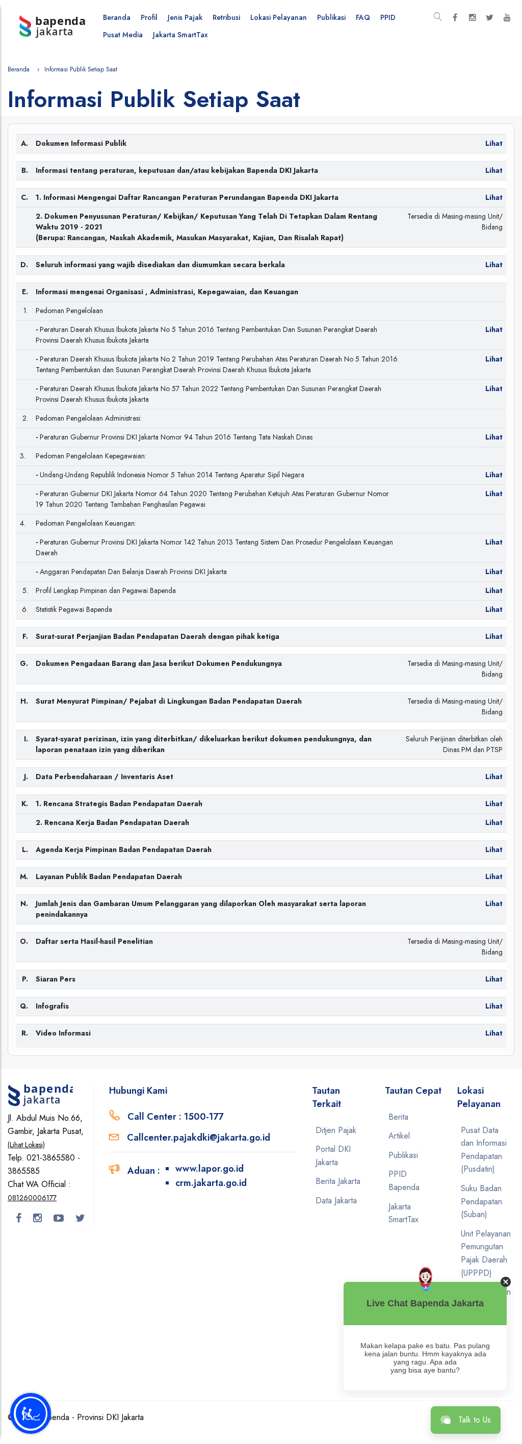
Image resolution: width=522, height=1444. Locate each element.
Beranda (116, 17)
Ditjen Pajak (336, 1130)
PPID (388, 17)
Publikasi (331, 17)
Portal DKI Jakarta (333, 1155)
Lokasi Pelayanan (278, 17)
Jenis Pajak (185, 17)
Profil (149, 17)
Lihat (494, 197)
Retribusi (226, 17)
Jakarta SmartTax (180, 35)
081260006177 (32, 1198)
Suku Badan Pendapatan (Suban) (481, 1201)
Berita (398, 1117)
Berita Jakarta (338, 1181)
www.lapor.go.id (209, 1168)
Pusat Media (123, 35)
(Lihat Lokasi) (26, 1145)
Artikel (399, 1136)
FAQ (363, 17)
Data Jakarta (336, 1200)
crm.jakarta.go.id (211, 1183)
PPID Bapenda (404, 1180)
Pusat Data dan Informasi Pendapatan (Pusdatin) (484, 1149)
